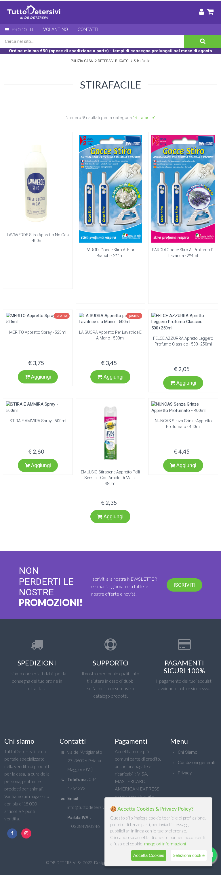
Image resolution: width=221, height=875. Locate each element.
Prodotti (22, 29)
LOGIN (201, 13)
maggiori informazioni (165, 844)
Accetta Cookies (148, 855)
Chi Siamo (187, 752)
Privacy (185, 773)
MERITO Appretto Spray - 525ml (37, 332)
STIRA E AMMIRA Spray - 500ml (37, 421)
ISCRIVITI (184, 585)
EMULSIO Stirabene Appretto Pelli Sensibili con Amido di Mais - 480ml (110, 478)
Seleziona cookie (189, 855)
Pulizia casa (82, 61)
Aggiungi (41, 377)
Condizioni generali (196, 762)
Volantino (55, 29)
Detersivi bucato (113, 61)
